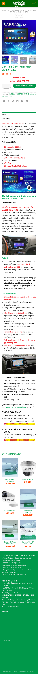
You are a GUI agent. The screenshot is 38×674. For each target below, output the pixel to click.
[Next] (33, 37)
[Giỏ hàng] (34, 3)
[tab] (19, 114)
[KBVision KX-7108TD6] (28, 499)
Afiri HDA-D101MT (28, 479)
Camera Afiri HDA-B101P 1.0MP (28, 543)
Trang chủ (6, 10)
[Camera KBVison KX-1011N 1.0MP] (10, 467)
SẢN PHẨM (15, 10)
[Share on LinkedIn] (27, 101)
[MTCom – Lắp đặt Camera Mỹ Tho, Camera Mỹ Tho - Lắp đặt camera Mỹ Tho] (19, 3)
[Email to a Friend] (18, 101)
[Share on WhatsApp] (4, 101)
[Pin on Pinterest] (22, 101)
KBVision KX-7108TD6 (28, 511)
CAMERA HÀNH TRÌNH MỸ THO (19, 94)
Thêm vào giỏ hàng (24, 86)
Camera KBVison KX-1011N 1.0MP (10, 480)
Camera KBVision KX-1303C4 (10, 543)
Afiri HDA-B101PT (10, 511)
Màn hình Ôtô (23, 12)
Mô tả (4, 114)
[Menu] (3, 3)
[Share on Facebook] (8, 101)
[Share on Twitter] (13, 101)
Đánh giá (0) (6, 118)
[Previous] (5, 37)
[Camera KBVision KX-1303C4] (10, 530)
